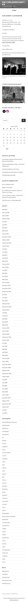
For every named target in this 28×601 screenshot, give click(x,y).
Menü (14, 10)
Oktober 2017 (5, 401)
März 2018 (5, 392)
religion (4, 528)
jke (3, 184)
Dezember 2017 (6, 398)
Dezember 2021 (6, 285)
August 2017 (5, 407)
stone (3, 540)
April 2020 (5, 322)
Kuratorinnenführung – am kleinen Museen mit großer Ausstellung (11, 24)
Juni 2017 (4, 413)
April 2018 (5, 388)
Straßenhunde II (9, 184)
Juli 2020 (4, 312)
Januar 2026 (5, 215)
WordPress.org (6, 583)
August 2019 (5, 340)
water (3, 559)
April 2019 (5, 352)
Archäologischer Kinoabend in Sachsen (12, 172)
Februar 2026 (5, 212)
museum (4, 504)
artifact (4, 440)
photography (5, 513)
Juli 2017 (4, 410)
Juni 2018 (4, 382)
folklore (4, 468)
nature (4, 510)
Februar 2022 (5, 282)
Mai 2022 (4, 273)
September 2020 (6, 306)
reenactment (5, 525)
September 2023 (6, 243)
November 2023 (6, 237)
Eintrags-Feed (6, 577)
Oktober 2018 (5, 370)
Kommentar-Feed (7, 580)
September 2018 (6, 373)
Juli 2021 (4, 294)
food (3, 471)
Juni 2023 (4, 252)
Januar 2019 (5, 361)
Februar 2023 (5, 264)
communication (6, 452)
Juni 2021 (4, 297)
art (3, 437)
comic (3, 449)
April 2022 (5, 276)
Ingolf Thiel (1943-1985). (8, 42)
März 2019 (5, 355)
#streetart (9, 187)
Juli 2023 (4, 249)
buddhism (5, 446)
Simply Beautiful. (16, 200)
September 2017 (6, 404)
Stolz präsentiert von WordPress (10, 593)
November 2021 (6, 288)
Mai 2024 (4, 228)
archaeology (5, 431)
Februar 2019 (5, 358)
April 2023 (5, 258)
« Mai (7, 148)
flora (3, 465)
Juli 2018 (4, 379)
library (4, 492)
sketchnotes (5, 537)
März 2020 (5, 325)
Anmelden (5, 574)
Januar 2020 (5, 331)
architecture (5, 434)
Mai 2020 (4, 319)
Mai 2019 (4, 349)
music (3, 507)
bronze (4, 443)
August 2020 (5, 310)
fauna (3, 461)
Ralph (3, 187)
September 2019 (6, 337)
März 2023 (5, 261)
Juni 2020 (4, 316)
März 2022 (5, 279)
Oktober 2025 (6, 218)
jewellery (4, 486)
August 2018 (5, 376)
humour (4, 483)
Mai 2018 (4, 385)
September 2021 (6, 291)
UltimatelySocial (14, 600)
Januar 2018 (5, 395)
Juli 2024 (4, 224)
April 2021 (5, 300)
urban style (5, 553)
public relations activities (8, 516)
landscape (5, 489)
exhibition (5, 458)
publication (5, 519)
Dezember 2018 (6, 364)
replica (4, 531)
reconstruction (6, 522)
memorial (4, 498)
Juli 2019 (4, 343)
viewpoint (4, 556)
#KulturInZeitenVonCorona (9, 422)
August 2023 (5, 246)
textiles (4, 543)
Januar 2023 (5, 267)
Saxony (4, 534)
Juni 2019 (4, 346)
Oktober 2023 (6, 240)
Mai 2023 (4, 255)
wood (3, 562)
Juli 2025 (4, 221)
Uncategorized (6, 550)
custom (4, 455)
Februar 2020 (5, 328)
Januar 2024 (5, 234)
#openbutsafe (6, 425)
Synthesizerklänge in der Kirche (10, 169)
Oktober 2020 (6, 303)
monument (5, 501)
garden (4, 474)
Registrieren (5, 571)
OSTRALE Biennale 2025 (8, 175)
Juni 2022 (4, 270)
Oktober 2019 (5, 334)
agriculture (5, 428)
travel (3, 547)
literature (4, 495)
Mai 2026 (4, 209)
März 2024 (5, 231)
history (4, 480)
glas (3, 477)
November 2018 (6, 367)
